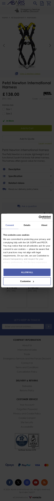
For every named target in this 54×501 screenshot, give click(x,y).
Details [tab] (27, 225)
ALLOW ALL (27, 272)
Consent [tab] (10, 225)
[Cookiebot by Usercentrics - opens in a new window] (39, 217)
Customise (25, 281)
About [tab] (44, 225)
